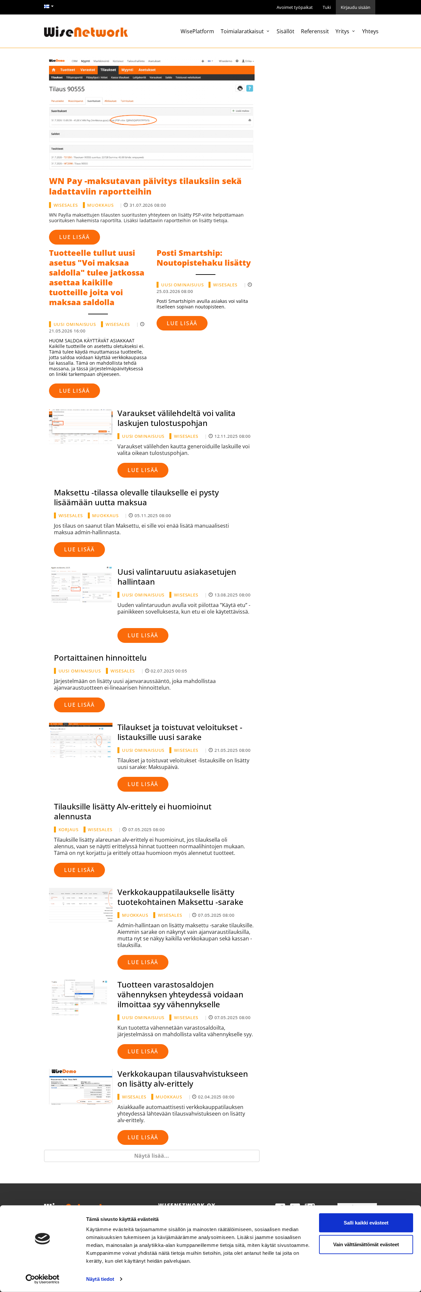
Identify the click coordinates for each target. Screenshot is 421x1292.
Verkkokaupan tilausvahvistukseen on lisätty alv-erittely (182, 1078)
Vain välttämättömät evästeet (366, 1244)
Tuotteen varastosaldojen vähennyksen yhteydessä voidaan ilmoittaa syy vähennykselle (180, 994)
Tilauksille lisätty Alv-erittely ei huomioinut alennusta (132, 811)
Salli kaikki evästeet (366, 1223)
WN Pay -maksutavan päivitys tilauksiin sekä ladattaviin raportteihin (145, 186)
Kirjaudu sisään (355, 7)
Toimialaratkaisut (243, 31)
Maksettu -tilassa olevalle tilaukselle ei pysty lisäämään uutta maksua (136, 497)
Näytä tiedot (100, 1279)
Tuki (327, 7)
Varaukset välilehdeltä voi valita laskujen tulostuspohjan (176, 418)
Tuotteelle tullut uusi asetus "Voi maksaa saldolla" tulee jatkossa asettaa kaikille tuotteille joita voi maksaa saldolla (96, 277)
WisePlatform (197, 31)
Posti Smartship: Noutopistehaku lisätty (204, 257)
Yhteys (370, 31)
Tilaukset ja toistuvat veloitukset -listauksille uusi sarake (179, 732)
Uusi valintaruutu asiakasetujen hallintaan (176, 576)
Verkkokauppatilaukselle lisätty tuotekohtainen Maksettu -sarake (180, 896)
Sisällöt (285, 31)
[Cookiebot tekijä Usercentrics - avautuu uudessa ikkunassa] (42, 1279)
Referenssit (315, 31)
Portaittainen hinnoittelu (100, 657)
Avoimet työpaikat (295, 7)
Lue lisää (74, 237)
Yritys (343, 31)
